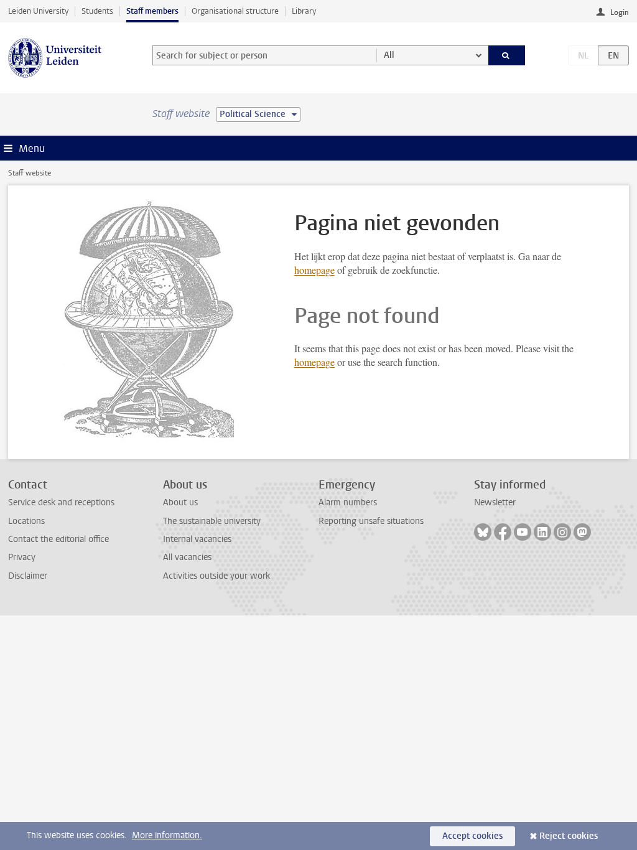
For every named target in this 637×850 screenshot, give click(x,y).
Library (304, 11)
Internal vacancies (197, 539)
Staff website (29, 173)
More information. (167, 835)
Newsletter (495, 502)
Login (619, 12)
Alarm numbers (347, 502)
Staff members (152, 11)
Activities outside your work (216, 576)
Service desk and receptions (61, 502)
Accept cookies (472, 836)
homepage (314, 269)
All (389, 55)
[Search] (507, 55)
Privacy (21, 557)
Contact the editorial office (58, 539)
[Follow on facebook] (502, 532)
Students (97, 11)
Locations (26, 521)
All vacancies (187, 557)
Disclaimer (27, 576)
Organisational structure (235, 11)
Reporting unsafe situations (371, 521)
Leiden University (38, 11)
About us (180, 502)
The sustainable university (212, 521)
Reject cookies (568, 836)
